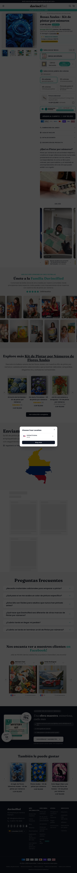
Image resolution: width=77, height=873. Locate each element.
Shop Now (38, 442)
